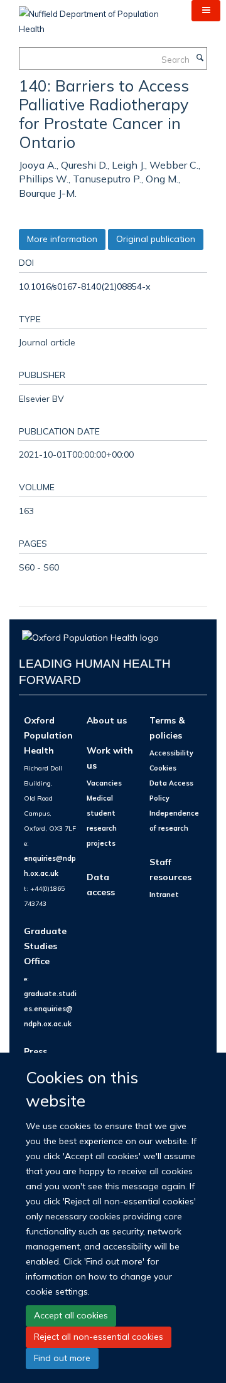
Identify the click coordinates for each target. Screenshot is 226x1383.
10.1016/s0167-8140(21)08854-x (84, 286)
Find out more (62, 1358)
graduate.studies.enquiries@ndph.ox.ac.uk (50, 1008)
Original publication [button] (155, 239)
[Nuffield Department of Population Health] (96, 17)
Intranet (164, 894)
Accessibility (171, 753)
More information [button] (62, 239)
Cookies (162, 768)
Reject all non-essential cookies (98, 1336)
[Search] (200, 58)
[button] (205, 10)
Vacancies (104, 783)
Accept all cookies (71, 1315)
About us (107, 720)
